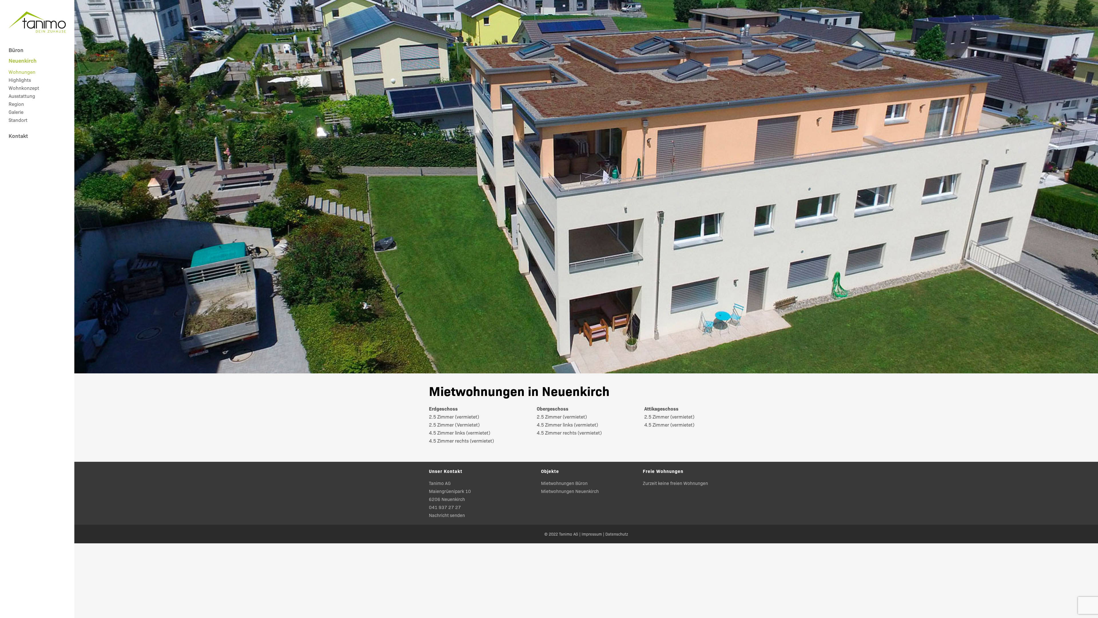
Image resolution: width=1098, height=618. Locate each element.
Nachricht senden (447, 515)
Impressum (592, 534)
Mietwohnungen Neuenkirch (570, 491)
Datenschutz (616, 534)
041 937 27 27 (445, 507)
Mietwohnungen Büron (564, 483)
